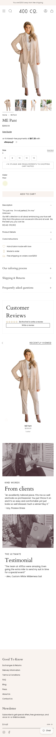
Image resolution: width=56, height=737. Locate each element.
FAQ (4, 680)
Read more (9, 225)
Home (4, 115)
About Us (6, 694)
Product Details (9, 232)
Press (4, 689)
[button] (10, 11)
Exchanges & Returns (12, 665)
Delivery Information (11, 670)
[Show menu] (4, 11)
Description (7, 205)
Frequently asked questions (17, 288)
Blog (4, 684)
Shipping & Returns (13, 278)
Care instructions (10, 239)
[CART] (52, 11)
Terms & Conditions (11, 675)
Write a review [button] (28, 325)
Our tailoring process (14, 268)
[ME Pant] (28, 385)
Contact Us (7, 699)
